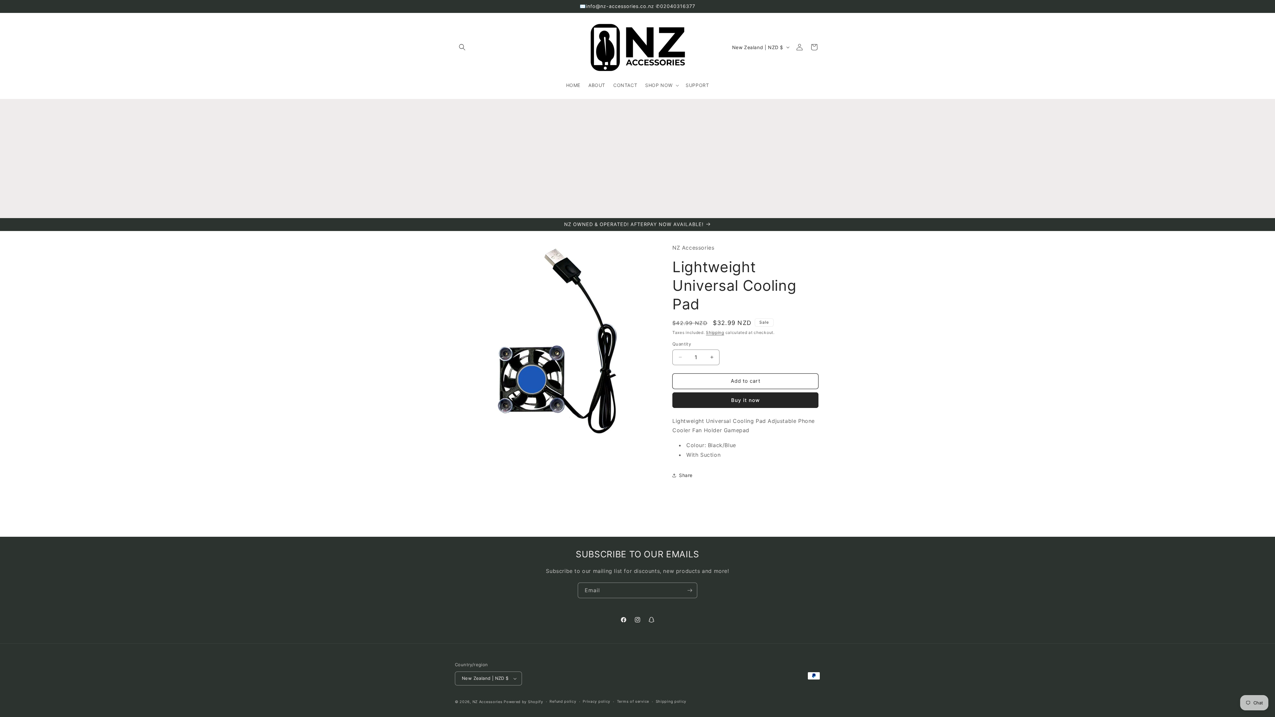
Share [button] (686, 475)
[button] (462, 47)
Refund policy (563, 701)
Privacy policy (596, 701)
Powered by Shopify (523, 701)
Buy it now (745, 400)
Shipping (715, 332)
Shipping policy (671, 701)
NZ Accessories (487, 701)
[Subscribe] (689, 590)
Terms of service (633, 701)
